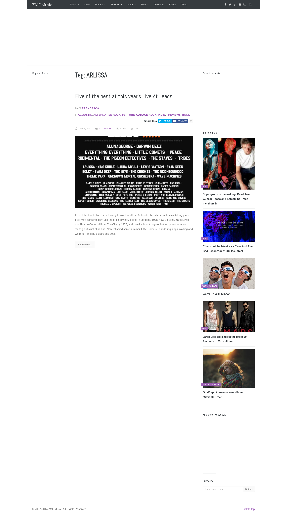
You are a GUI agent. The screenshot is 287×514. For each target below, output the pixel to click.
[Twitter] (230, 4)
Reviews (115, 4)
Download (159, 4)
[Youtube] (240, 4)
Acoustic (85, 114)
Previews (173, 114)
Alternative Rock (107, 114)
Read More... (85, 244)
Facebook (182, 121)
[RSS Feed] (244, 4)
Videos (172, 4)
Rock (143, 4)
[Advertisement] (143, 37)
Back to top (248, 509)
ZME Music (42, 4)
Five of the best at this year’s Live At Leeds (123, 96)
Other (130, 4)
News (87, 4)
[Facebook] (226, 4)
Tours (184, 4)
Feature (99, 4)
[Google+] (235, 4)
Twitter (166, 121)
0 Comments (105, 129)
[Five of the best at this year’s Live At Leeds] (134, 171)
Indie (161, 114)
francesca (90, 108)
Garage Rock (146, 114)
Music (73, 4)
